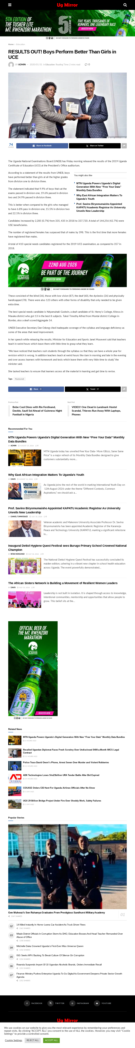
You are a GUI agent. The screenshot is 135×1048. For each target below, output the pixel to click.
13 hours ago (31, 766)
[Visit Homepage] (67, 5)
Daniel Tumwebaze (19, 516)
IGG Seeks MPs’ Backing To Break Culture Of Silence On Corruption (50, 955)
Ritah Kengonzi (18, 554)
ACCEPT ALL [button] (51, 1040)
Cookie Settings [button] (13, 1040)
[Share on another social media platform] (124, 145)
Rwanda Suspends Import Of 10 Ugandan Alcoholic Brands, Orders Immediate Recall (59, 964)
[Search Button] (125, 5)
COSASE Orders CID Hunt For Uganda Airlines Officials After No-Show (59, 788)
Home (11, 44)
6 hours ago (30, 741)
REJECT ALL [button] (33, 1040)
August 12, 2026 (26, 479)
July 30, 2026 (36, 516)
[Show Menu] (9, 5)
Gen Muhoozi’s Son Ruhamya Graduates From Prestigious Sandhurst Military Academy (56, 912)
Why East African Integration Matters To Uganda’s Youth (46, 474)
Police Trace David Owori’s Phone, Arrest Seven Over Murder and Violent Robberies (66, 762)
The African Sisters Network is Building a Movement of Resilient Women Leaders (62, 583)
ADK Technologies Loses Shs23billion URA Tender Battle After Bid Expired (61, 775)
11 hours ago (31, 756)
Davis (13, 479)
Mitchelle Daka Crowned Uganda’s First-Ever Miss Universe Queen (49, 946)
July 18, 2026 (33, 554)
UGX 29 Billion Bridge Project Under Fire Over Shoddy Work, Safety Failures (62, 800)
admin (22, 65)
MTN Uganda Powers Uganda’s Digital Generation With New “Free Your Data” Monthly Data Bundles (98, 187)
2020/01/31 (36, 65)
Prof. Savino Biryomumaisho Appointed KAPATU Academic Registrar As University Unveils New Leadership (101, 207)
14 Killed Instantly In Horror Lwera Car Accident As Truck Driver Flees (50, 924)
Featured (19, 379)
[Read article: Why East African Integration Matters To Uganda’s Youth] (24, 491)
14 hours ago (31, 779)
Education (20, 44)
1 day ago (29, 792)
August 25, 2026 (27, 446)
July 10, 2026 (24, 587)
